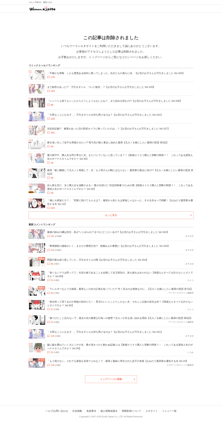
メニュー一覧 (169, 411)
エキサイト (152, 411)
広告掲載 (77, 411)
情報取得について (131, 411)
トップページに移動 (111, 379)
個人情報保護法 (108, 411)
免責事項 (91, 411)
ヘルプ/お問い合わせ (56, 411)
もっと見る (111, 215)
